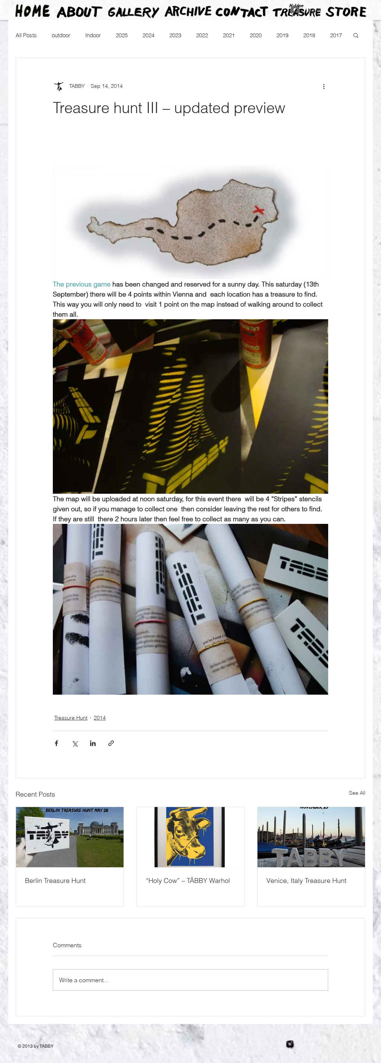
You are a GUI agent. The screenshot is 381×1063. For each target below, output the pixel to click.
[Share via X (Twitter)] (74, 743)
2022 (202, 35)
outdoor (61, 35)
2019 (282, 35)
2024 (148, 35)
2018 (309, 35)
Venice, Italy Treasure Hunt (306, 880)
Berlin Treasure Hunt (55, 880)
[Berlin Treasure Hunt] (70, 837)
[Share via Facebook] (56, 743)
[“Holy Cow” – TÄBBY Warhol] (190, 837)
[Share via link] (111, 743)
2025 (122, 35)
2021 (229, 35)
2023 (175, 35)
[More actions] (323, 85)
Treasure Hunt (70, 717)
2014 (100, 717)
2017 (336, 35)
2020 (256, 35)
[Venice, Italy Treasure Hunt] (311, 837)
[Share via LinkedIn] (92, 743)
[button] (355, 35)
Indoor (93, 35)
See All (357, 793)
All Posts (26, 35)
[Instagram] (289, 1044)
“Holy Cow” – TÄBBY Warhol (188, 880)
